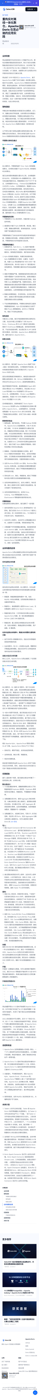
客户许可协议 (22, 1361)
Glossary (4, 1371)
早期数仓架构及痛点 (11, 1196)
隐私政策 (21, 1368)
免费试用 (30, 9)
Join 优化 (13, 822)
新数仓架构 (9, 1202)
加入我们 (4, 1365)
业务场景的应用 (8, 1204)
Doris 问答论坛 (30, 1352)
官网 (26, 1346)
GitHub (27, 1343)
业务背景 (6, 1191)
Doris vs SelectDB (31, 1355)
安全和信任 (5, 1368)
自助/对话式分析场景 (11, 1210)
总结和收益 (7, 1218)
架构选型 (8, 1199)
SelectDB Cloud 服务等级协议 (27, 1371)
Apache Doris (25, 77)
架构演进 (6, 1194)
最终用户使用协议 (24, 1365)
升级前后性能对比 (10, 1215)
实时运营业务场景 (10, 1207)
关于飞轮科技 (6, 1361)
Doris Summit (29, 1349)
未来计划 (6, 1220)
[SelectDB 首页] (9, 9)
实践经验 (6, 1212)
